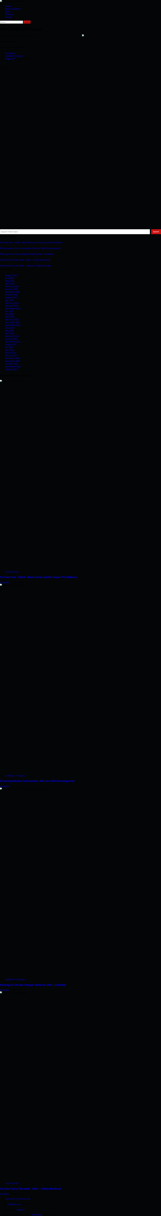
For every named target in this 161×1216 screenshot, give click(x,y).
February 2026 (12, 286)
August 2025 (11, 297)
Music (8, 11)
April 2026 (9, 283)
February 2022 (12, 336)
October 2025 (11, 294)
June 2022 (9, 327)
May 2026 (9, 280)
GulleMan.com (14, 1204)
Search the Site (7, 227)
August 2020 (11, 369)
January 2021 (11, 355)
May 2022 (9, 330)
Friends (8, 17)
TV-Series (9, 14)
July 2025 (9, 300)
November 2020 (12, 361)
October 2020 (11, 363)
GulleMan (5, 582)
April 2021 (9, 350)
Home (8, 6)
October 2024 (11, 305)
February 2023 (12, 319)
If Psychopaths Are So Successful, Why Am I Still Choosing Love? (30, 248)
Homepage (10, 53)
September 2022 (13, 325)
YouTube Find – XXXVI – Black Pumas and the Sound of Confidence (31, 242)
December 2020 (12, 358)
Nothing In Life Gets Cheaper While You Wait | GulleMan (26, 254)
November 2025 (12, 292)
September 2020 (13, 366)
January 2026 (11, 289)
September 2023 (13, 308)
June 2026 (9, 278)
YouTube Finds (12, 571)
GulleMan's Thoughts (15, 775)
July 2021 (9, 347)
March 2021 (10, 352)
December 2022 (12, 322)
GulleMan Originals (14, 56)
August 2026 (11, 275)
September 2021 (13, 341)
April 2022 (9, 333)
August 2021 (11, 344)
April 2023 (9, 316)
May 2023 (9, 314)
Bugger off (10, 58)
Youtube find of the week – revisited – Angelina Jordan (25, 265)
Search (156, 231)
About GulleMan (13, 9)
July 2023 (9, 311)
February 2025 (12, 303)
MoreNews (37, 1214)
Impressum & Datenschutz (17, 1198)
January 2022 (11, 339)
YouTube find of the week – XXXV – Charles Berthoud (25, 259)
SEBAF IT (21, 1209)
